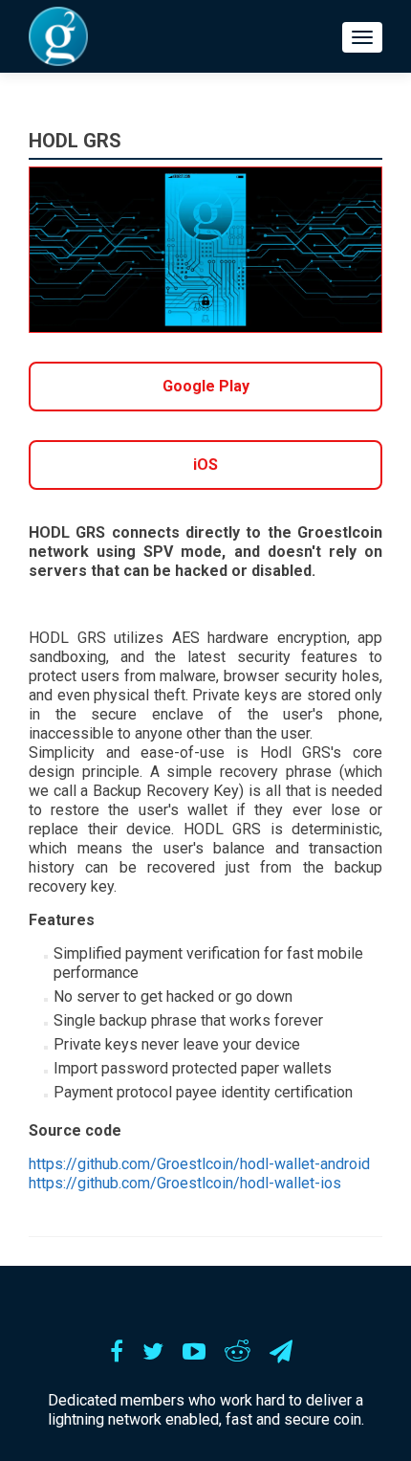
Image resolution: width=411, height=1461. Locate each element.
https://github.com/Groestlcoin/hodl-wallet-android (199, 1164)
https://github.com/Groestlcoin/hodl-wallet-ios (185, 1183)
